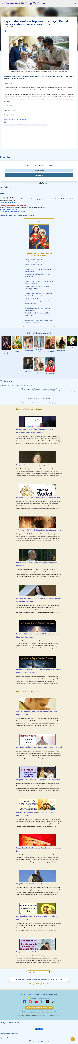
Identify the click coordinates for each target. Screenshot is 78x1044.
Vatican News (12, 110)
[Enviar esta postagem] (5, 122)
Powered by (34, 183)
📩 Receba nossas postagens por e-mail (39, 1007)
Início (23, 994)
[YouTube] (36, 1002)
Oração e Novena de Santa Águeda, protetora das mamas (38, 465)
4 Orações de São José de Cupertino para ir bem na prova (38, 530)
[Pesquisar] (47, 3)
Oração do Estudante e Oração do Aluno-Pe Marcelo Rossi (39, 747)
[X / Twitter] (42, 1002)
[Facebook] (24, 1002)
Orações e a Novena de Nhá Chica (29, 884)
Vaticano (44, 125)
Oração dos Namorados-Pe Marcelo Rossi (32, 952)
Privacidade (53, 994)
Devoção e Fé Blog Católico (25, 3)
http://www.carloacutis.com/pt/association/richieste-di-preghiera (39, 403)
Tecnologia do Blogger (40, 1041)
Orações (36, 994)
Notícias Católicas (22, 125)
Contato (44, 994)
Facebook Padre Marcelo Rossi (13, 211)
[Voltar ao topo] (73, 1039)
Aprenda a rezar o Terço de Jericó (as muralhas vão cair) (38, 497)
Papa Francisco (34, 125)
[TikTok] (54, 1002)
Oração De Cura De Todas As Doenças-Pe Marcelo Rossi (38, 780)
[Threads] (48, 1002)
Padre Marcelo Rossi (9, 209)
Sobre (29, 994)
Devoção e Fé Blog (9, 115)
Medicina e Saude (10, 125)
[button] (5, 31)
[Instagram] (30, 1002)
